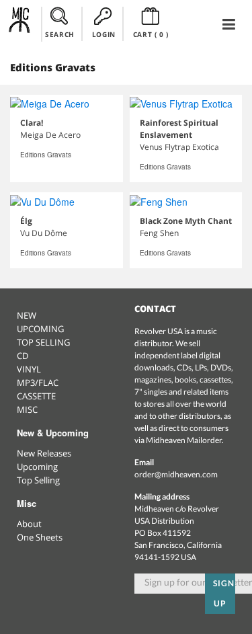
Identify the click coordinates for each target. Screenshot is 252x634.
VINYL (29, 369)
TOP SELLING (43, 342)
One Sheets (39, 537)
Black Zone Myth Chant (186, 221)
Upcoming (37, 467)
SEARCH (60, 34)
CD (22, 356)
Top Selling (38, 480)
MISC (27, 409)
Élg (26, 221)
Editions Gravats (45, 154)
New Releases (44, 453)
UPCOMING (40, 329)
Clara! (31, 122)
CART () (151, 34)
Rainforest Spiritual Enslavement (179, 129)
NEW (26, 315)
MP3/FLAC (37, 383)
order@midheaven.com (176, 474)
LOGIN (104, 34)
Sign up (224, 593)
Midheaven (20, 23)
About (29, 524)
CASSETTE (36, 396)
